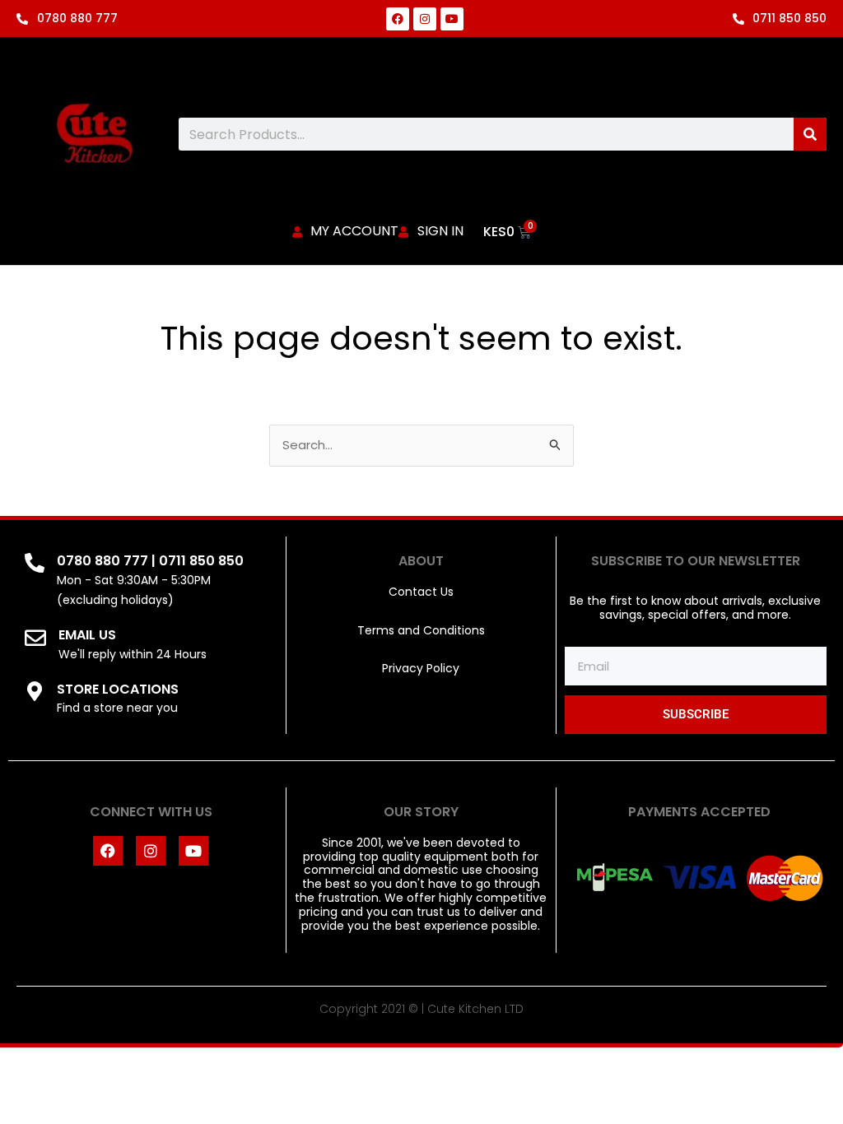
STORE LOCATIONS (118, 689)
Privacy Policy (420, 668)
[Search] (810, 134)
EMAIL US (87, 634)
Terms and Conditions (421, 630)
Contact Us (421, 591)
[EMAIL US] (35, 637)
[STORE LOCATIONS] (34, 691)
